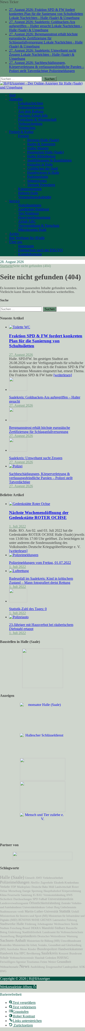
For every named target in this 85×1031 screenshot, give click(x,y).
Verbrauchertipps (30, 124)
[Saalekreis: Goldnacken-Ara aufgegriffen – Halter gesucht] (18, 389)
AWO (39, 877)
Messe (23, 949)
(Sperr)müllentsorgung (34, 217)
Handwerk (6, 953)
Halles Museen (38, 148)
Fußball (43, 899)
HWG (3, 971)
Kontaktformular (30, 254)
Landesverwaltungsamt (14, 903)
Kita (16, 953)
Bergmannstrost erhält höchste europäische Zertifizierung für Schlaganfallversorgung (39, 430)
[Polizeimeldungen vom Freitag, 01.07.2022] (23, 555)
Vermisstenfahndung (54, 895)
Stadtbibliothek (31, 932)
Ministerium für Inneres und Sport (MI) (24, 916)
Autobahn (13, 949)
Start (12, 95)
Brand (26, 928)
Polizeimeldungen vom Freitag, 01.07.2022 (40, 563)
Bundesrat (75, 953)
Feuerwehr (13, 895)
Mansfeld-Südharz (53, 928)
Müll (51, 887)
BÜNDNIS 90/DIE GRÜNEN (35, 920)
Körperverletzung (71, 891)
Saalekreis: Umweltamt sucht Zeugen (35, 458)
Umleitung (14, 932)
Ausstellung (7, 936)
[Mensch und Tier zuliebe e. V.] (42, 819)
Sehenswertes (37, 181)
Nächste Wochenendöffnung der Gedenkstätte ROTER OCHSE (38, 515)
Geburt (49, 907)
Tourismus (33, 961)
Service (14, 201)
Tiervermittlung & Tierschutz (38, 225)
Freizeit (23, 136)
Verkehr (5, 887)
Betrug (3, 932)
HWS (69, 895)
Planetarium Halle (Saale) (45, 152)
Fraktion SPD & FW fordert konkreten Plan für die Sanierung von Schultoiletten (45, 340)
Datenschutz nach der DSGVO (40, 250)
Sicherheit (6, 899)
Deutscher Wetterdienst (51, 936)
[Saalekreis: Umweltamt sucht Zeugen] (18, 450)
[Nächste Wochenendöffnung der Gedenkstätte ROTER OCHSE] (29, 504)
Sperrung (37, 891)
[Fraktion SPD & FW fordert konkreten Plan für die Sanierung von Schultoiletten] (19, 327)
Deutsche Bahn (40, 887)
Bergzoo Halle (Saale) (43, 140)
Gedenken (50, 957)
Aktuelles (16, 99)
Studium (4, 928)
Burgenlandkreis (26, 936)
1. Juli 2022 (17, 526)
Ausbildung (37, 966)
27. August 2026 (21, 355)
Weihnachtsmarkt (9, 966)
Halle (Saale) (12, 877)
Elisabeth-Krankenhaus (66, 882)
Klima (3, 895)
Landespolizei (70, 966)
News (24, 966)
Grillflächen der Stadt (42, 168)
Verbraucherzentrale (22, 957)
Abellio (35, 882)
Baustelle (72, 928)
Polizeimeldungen (31, 107)
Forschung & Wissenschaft (37, 119)
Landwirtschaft (63, 887)
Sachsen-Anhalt (13, 940)
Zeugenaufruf (54, 966)
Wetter (52, 961)
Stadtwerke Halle (12, 924)
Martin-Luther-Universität (41, 911)
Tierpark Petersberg (41, 185)
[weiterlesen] (62, 375)
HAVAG (63, 957)
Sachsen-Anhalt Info (33, 115)
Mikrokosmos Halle (32, 230)
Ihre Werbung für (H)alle (27, 238)
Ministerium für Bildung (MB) (43, 940)
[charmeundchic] (42, 779)
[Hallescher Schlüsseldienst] (42, 735)
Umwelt (30, 877)
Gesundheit (64, 961)
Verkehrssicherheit (53, 877)
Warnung (72, 936)
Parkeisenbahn (37, 177)
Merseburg (15, 891)
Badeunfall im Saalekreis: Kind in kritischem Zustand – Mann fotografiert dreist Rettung (41, 580)
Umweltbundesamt (71, 940)
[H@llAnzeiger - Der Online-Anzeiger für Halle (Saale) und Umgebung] (42, 87)
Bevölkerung (33, 953)
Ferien (43, 961)
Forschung (16, 928)
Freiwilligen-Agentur (13, 961)
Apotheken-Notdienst (33, 209)
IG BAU (37, 895)
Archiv (14, 234)
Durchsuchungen (22, 899)
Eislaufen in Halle (40, 164)
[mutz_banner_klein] (42, 859)
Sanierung (26, 895)
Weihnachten (62, 924)
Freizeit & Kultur (21, 132)
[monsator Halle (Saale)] (42, 705)
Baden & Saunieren (41, 144)
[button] (18, 987)
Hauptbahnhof (52, 891)
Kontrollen (6, 945)
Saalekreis (49, 953)
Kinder (32, 949)
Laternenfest (59, 920)
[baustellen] (42, 687)
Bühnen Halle (28, 193)
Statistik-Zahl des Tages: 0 (28, 609)
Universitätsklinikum (33, 907)
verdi (20, 911)
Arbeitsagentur (45, 924)
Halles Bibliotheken (41, 156)
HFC (22, 953)
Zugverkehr (47, 882)
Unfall (75, 911)
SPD (35, 899)
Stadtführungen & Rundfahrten (49, 160)
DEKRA (36, 928)
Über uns (15, 242)
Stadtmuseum (8, 911)
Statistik (64, 911)
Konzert (63, 953)
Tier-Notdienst (28, 213)
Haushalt (39, 957)
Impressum (26, 246)
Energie (26, 891)
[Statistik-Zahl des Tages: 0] (18, 601)
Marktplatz (24, 887)
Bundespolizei (47, 949)
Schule (4, 957)
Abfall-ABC (27, 221)
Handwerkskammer (70, 949)
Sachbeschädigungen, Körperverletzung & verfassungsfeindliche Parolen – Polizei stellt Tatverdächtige (41, 478)
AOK (82, 966)
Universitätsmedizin (60, 899)
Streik (74, 924)
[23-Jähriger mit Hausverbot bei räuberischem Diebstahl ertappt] (19, 617)
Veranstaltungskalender (34, 197)
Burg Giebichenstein (65, 907)
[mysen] (42, 811)
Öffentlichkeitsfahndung (44, 903)
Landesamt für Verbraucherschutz (62, 932)
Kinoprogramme (30, 189)
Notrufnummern (29, 205)
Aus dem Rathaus (31, 111)
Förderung (30, 924)
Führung (72, 920)
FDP (13, 887)
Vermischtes (26, 128)
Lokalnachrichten (30, 103)
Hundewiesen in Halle (43, 172)
